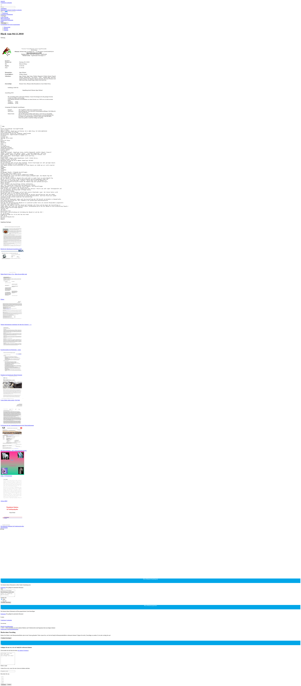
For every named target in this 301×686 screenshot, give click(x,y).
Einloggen (3, 587)
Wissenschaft (7, 27)
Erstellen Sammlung (5, 602)
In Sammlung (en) (5, 24)
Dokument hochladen (6, 10)
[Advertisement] (48, 41)
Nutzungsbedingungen (12, 629)
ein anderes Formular (23, 650)
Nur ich (4, 601)
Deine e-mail (4, 665)
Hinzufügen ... (4, 23)
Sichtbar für (3, 597)
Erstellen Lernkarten (17, 10)
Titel (2, 589)
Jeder (4, 599)
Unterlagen (3, 2)
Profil (2, 21)
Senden (9, 684)
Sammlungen (9, 14)
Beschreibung (7, 592)
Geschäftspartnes (9, 626)
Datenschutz (4, 629)
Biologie (6, 28)
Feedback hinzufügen (6, 638)
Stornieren (3, 684)
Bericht (2, 626)
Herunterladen (4, 527)
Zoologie (6, 30)
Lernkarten (9, 2)
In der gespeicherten (15, 24)
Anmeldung (4, 8)
